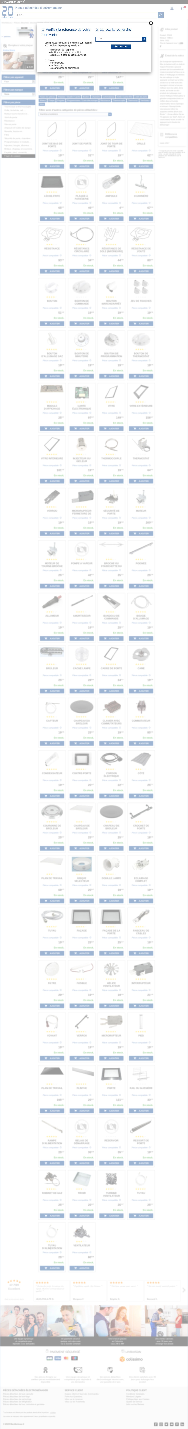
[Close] (150, 23)
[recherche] (144, 39)
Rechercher (120, 46)
